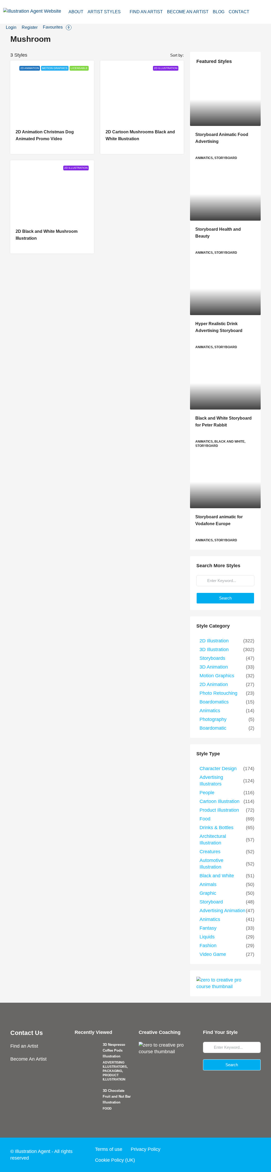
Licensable (79, 68)
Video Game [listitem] (213, 954)
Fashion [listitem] (208, 945)
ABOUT (76, 12)
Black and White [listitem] (217, 875)
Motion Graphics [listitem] (217, 675)
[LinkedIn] (246, 1154)
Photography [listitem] (213, 719)
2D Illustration (165, 68)
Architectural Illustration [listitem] (213, 840)
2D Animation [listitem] (214, 684)
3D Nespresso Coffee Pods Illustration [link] (114, 1050)
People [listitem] (207, 792)
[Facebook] (215, 1154)
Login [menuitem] (11, 27)
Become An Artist (28, 1059)
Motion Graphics (54, 68)
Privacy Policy (145, 1149)
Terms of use (108, 1149)
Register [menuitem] (30, 27)
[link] (225, 99)
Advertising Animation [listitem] (222, 910)
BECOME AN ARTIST (188, 12)
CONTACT (239, 12)
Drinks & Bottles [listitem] (216, 827)
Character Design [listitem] (218, 768)
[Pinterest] (256, 1154)
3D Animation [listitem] (214, 667)
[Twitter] (225, 1154)
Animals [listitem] (208, 884)
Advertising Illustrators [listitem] (211, 781)
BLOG (218, 12)
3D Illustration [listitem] (214, 649)
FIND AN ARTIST (146, 12)
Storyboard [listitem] (211, 902)
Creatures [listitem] (210, 851)
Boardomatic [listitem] (213, 728)
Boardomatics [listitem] (214, 702)
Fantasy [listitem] (208, 928)
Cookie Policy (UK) (115, 1160)
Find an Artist (24, 1046)
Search (225, 598)
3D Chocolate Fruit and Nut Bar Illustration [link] (117, 1096)
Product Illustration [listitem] (219, 810)
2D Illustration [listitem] (214, 640)
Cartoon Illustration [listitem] (220, 801)
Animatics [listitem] (210, 710)
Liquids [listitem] (207, 936)
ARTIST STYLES (104, 12)
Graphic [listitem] (208, 893)
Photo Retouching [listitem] (218, 693)
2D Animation (29, 68)
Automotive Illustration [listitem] (211, 864)
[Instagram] (235, 1154)
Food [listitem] (205, 818)
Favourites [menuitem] (56, 27)
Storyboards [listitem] (212, 658)
